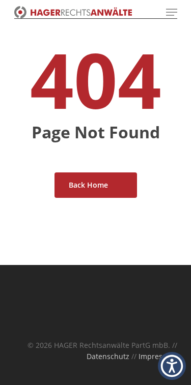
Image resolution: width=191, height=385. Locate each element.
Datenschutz (108, 356)
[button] (172, 366)
